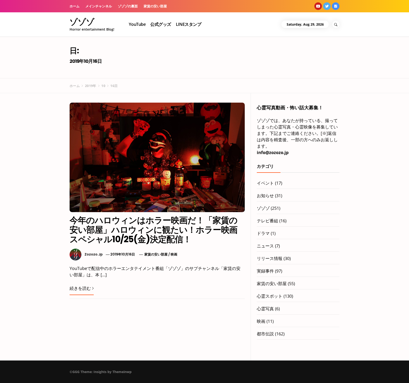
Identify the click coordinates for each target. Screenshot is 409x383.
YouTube (137, 24)
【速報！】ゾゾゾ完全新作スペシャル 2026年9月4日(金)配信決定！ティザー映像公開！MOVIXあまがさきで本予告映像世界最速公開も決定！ (79, 374)
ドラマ (263, 233)
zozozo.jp (93, 254)
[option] (70, 372)
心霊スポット (269, 296)
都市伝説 (265, 334)
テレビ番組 (267, 220)
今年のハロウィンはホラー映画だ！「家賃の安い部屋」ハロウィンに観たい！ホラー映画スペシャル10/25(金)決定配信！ (153, 229)
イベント (265, 183)
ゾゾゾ (82, 21)
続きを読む (80, 288)
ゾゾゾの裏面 (128, 6)
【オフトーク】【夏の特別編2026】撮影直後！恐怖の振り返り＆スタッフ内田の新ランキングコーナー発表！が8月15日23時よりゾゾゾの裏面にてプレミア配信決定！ (346, 374)
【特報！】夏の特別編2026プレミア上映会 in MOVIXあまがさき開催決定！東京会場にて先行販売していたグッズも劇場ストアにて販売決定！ (168, 374)
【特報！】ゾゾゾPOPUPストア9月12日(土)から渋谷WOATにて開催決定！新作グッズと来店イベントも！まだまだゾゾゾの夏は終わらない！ (257, 374)
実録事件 (265, 271)
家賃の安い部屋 (155, 6)
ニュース (265, 246)
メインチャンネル (98, 6)
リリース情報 (269, 258)
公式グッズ (160, 24)
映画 (174, 254)
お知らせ (265, 195)
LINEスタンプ (188, 24)
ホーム (75, 6)
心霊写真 (265, 308)
